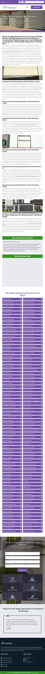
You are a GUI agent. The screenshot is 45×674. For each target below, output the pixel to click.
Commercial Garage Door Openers (9, 336)
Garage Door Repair (27, 319)
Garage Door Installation (7, 467)
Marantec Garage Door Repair (29, 437)
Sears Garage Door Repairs (29, 497)
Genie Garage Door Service (29, 410)
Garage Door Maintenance (8, 497)
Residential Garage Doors (28, 474)
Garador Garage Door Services (8, 366)
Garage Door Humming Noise (8, 450)
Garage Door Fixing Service (8, 420)
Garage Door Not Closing (7, 507)
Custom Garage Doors (7, 346)
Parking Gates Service (28, 460)
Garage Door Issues (6, 480)
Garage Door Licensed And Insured (9, 487)
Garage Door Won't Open (28, 396)
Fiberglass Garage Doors (7, 359)
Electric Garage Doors (7, 349)
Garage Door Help (6, 460)
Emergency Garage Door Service (9, 352)
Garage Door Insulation (7, 474)
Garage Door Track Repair (28, 373)
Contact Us (4, 664)
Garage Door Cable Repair (7, 383)
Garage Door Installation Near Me (9, 470)
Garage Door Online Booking (8, 517)
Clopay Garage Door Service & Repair (10, 332)
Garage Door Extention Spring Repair (10, 416)
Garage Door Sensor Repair (29, 332)
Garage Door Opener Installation (9, 524)
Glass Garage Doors (27, 413)
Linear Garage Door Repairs (29, 433)
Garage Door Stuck (27, 356)
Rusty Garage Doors (27, 494)
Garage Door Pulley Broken (29, 309)
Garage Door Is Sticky (7, 477)
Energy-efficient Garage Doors (8, 356)
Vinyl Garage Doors (27, 517)
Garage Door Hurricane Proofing (9, 463)
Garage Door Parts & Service (29, 305)
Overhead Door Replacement (29, 453)
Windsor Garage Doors (28, 524)
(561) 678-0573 (36, 7)
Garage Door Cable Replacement (9, 386)
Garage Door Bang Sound (7, 369)
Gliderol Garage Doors (28, 416)
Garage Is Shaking (27, 403)
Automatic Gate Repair (7, 312)
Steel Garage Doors (27, 511)
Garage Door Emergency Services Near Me (11, 410)
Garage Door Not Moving (7, 511)
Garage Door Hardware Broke (8, 453)
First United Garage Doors (8, 363)
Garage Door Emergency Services (9, 406)
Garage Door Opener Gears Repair (9, 521)
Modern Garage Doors (28, 440)
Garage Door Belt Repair (7, 376)
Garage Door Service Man (28, 336)
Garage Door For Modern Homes (9, 430)
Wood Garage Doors (27, 527)
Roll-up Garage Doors (28, 477)
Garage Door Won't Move (28, 393)
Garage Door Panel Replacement (30, 299)
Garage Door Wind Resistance (29, 386)
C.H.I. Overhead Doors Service (8, 319)
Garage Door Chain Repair (7, 389)
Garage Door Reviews (28, 326)
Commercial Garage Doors (7, 339)
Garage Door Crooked (7, 393)
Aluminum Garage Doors (7, 299)
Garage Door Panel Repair (28, 302)
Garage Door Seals (6, 396)
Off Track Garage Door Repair (29, 447)
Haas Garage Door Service (28, 420)
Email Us (27, 659)
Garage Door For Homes (7, 426)
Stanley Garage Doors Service (29, 507)
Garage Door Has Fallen (7, 457)
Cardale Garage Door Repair (8, 326)
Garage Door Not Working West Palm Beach (13, 31)
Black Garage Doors (6, 316)
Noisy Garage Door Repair (7, 500)
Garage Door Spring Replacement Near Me (31, 349)
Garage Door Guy (6, 447)
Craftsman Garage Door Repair (8, 342)
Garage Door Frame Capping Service (9, 433)
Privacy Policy (5, 666)
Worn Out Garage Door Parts (29, 531)
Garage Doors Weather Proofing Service (31, 400)
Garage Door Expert (6, 413)
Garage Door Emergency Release (9, 403)
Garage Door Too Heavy (28, 366)
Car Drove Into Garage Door (8, 322)
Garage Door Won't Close (28, 389)
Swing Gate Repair (27, 514)
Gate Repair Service (27, 406)
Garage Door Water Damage (29, 379)
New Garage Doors (27, 443)
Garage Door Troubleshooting (29, 376)
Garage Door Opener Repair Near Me (9, 531)
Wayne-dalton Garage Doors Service (30, 521)
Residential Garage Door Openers (30, 470)
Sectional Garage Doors (28, 500)
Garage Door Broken (6, 379)
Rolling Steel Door (27, 487)
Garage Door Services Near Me (29, 339)
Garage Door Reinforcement (29, 312)
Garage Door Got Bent (7, 440)
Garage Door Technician (28, 359)
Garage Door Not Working (7, 514)
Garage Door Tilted (27, 363)
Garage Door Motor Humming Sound (9, 504)
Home (3, 31)
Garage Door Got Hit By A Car (8, 443)
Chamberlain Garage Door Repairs (9, 329)
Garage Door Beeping (7, 373)
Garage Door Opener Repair (8, 527)
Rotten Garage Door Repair (29, 490)
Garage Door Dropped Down (8, 400)
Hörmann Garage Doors (28, 426)
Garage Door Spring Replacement (30, 346)
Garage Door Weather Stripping (29, 383)
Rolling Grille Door (27, 484)
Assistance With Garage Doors (8, 305)
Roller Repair (26, 480)
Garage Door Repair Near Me (29, 322)
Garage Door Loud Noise (7, 494)
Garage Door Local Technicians (9, 490)
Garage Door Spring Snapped (29, 352)
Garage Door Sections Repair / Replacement (32, 329)
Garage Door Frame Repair (8, 437)
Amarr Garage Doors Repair (8, 302)
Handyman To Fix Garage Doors (29, 423)
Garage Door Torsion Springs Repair (30, 369)
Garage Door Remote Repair (29, 316)
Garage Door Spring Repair (28, 342)
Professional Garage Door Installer (30, 463)
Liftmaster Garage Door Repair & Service (31, 430)
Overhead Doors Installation (29, 457)
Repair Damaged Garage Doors (29, 467)
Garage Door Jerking (7, 484)
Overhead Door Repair (28, 450)
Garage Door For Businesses (8, 423)
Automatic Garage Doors (7, 309)
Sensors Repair (26, 504)
